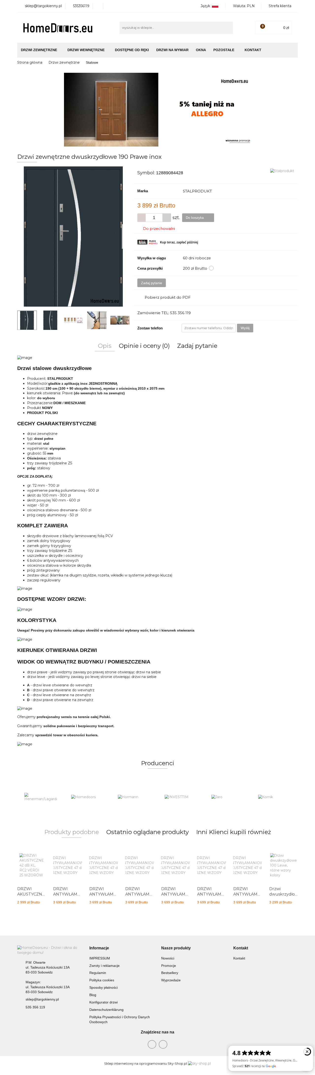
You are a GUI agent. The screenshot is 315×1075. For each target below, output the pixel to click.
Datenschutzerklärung (106, 1010)
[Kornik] (274, 797)
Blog (92, 995)
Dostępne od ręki (132, 50)
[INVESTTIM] (181, 797)
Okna (201, 50)
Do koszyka (195, 218)
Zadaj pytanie (151, 283)
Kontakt (253, 50)
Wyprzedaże (171, 980)
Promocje (168, 966)
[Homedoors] (87, 797)
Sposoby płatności (103, 987)
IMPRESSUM (99, 958)
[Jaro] (227, 797)
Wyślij (245, 328)
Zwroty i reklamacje (104, 966)
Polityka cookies (101, 980)
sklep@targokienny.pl (42, 999)
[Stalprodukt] (282, 171)
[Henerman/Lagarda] (40, 797)
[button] (99, 948)
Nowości (167, 958)
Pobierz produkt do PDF (168, 297)
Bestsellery (169, 973)
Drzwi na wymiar (172, 50)
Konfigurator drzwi (103, 1002)
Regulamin (97, 973)
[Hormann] (134, 797)
